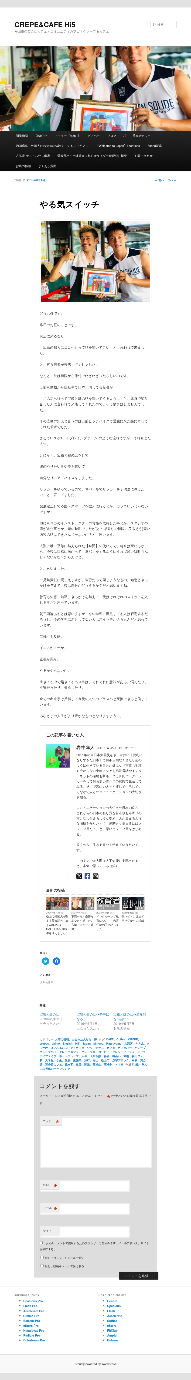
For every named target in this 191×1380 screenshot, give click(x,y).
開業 (87, 1064)
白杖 (134, 1060)
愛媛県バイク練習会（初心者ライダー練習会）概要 (92, 155)
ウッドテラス (95, 1048)
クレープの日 (48, 1052)
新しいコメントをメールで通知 (64, 1258)
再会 (106, 1056)
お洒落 (128, 1043)
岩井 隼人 (141, 1064)
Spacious (114, 1306)
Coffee (120, 1039)
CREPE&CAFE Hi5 (44, 24)
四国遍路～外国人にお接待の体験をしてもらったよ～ (52, 145)
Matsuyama (114, 1043)
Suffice (112, 1320)
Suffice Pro (31, 1316)
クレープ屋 (89, 1052)
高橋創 (108, 1064)
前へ (159, 180)
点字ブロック (120, 1060)
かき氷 (140, 1043)
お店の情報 (23, 166)
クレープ (140, 1048)
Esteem (112, 1340)
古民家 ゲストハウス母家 (33, 155)
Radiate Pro (31, 1335)
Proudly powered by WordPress (95, 1364)
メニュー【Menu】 (67, 135)
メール (50, 1207)
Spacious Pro (33, 1301)
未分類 (89, 908)
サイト (47, 1230)
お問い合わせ (143, 155)
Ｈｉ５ (119, 1064)
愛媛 (67, 1060)
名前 (50, 1184)
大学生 (49, 1060)
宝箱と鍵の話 (49, 1014)
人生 (84, 1056)
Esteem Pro (31, 1320)
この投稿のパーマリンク (55, 1068)
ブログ (111, 135)
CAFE (110, 1039)
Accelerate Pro (33, 1311)
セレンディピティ (123, 1052)
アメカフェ (77, 1048)
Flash (111, 1311)
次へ (172, 180)
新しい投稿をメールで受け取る (64, 1266)
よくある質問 (47, 166)
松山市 (105, 1060)
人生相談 (95, 1056)
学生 (59, 1060)
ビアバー (94, 135)
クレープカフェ (69, 1052)
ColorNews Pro (34, 1340)
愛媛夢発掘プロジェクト (107, 907)
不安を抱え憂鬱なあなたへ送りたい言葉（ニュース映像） (82, 922)
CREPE (133, 1039)
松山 (95, 1060)
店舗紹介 (41, 135)
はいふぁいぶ (59, 1048)
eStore (111, 1325)
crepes (44, 1043)
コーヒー (103, 1052)
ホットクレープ (69, 1056)
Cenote (112, 1301)
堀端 (126, 1056)
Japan (86, 1043)
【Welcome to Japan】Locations (118, 145)
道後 (79, 1064)
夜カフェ (137, 1056)
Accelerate (114, 1316)
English (67, 1043)
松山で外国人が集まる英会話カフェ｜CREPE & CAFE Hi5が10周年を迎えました (57, 924)
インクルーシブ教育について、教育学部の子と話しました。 (107, 922)
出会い (116, 1056)
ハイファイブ (48, 1056)
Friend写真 (154, 145)
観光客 (69, 1064)
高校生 (97, 1064)
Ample (111, 1335)
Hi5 (77, 1043)
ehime (56, 1043)
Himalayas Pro (33, 1330)
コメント (51, 1121)
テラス (141, 1052)
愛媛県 (77, 1060)
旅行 (87, 1060)
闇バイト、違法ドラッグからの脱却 (133, 918)
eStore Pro (31, 1325)
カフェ (111, 1048)
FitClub (112, 1330)
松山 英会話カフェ (137, 135)
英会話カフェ (53, 1064)
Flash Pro (30, 1306)
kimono (98, 1043)
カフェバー (125, 1048)
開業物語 (22, 135)
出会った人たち (60, 908)
